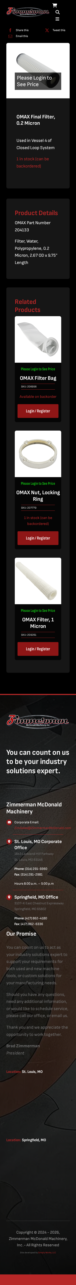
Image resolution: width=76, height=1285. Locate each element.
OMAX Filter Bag (38, 378)
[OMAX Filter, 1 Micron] (38, 561)
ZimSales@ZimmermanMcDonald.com (42, 828)
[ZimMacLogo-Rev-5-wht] (28, 9)
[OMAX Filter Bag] (38, 319)
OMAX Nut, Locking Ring (38, 495)
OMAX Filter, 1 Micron (38, 623)
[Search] (58, 12)
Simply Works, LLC (47, 1252)
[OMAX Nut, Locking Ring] (38, 434)
